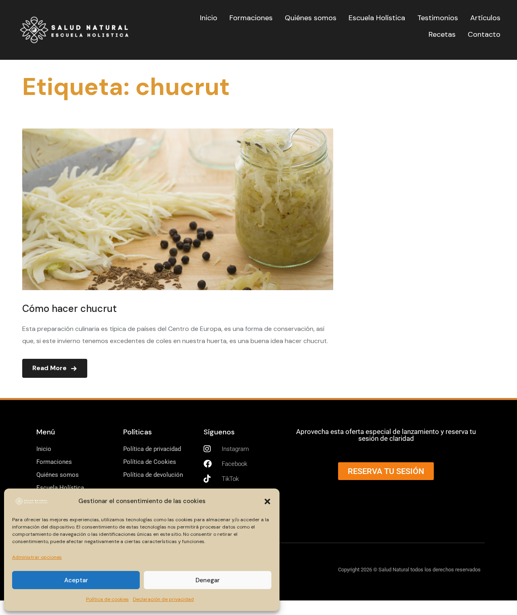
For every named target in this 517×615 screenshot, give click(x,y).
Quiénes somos (310, 18)
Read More (49, 368)
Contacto (484, 34)
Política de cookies (107, 599)
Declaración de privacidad (163, 599)
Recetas (442, 34)
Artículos (485, 18)
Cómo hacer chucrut (69, 308)
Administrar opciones (37, 557)
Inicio (208, 18)
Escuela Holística (377, 18)
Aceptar (76, 580)
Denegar (207, 580)
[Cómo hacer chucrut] (177, 134)
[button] (267, 501)
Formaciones (251, 18)
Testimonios (437, 18)
